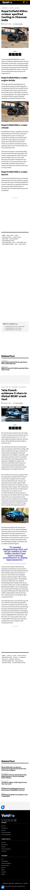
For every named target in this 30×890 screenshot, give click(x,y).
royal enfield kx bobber (8, 244)
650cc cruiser (10, 235)
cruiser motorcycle (7, 237)
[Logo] (8, 2)
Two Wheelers (4, 8)
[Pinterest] (16, 54)
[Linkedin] (9, 820)
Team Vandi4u (19, 24)
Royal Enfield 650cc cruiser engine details (15, 326)
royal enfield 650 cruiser (8, 240)
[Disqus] (15, 262)
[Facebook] (10, 54)
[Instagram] (6, 820)
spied (16, 244)
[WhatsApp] (19, 54)
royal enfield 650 (13, 238)
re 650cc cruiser (17, 237)
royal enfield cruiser (22, 242)
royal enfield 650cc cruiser (8, 242)
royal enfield (5, 238)
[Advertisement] (15, 214)
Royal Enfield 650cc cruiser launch (13, 329)
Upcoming (11, 8)
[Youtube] (15, 820)
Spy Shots (17, 8)
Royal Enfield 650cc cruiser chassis (14, 328)
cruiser (16, 235)
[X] (13, 54)
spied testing (22, 244)
